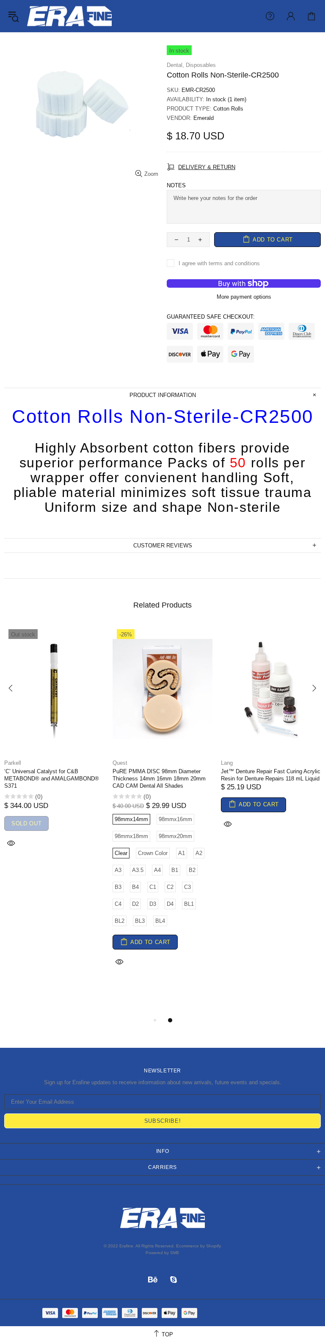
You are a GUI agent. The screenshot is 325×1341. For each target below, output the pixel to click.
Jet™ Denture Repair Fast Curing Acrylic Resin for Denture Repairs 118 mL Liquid (270, 775)
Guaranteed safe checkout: (211, 317)
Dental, (175, 65)
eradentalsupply (69, 16)
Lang (227, 763)
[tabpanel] (54, 747)
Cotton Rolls (228, 109)
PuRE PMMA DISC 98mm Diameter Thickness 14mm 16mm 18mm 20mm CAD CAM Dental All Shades (159, 778)
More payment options (244, 297)
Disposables (201, 65)
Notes (176, 185)
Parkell (12, 763)
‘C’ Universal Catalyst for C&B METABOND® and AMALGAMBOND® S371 (51, 778)
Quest (120, 763)
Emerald (203, 118)
